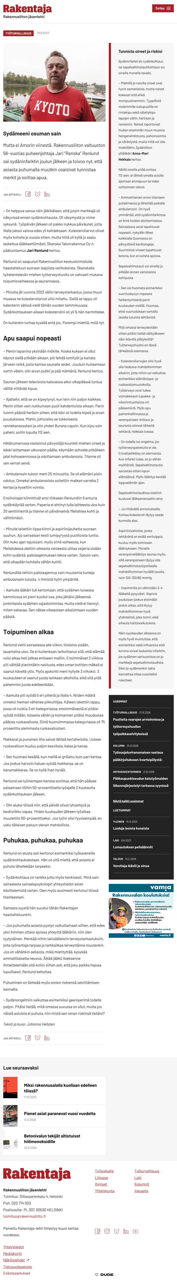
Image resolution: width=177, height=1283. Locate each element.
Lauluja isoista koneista (131, 828)
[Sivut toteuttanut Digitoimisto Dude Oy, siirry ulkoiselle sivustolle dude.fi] (104, 1275)
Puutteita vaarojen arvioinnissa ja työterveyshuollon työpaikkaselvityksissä (138, 726)
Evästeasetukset (16, 1273)
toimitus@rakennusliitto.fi (24, 1216)
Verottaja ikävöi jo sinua (131, 866)
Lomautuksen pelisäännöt (133, 847)
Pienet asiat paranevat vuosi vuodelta (59, 1113)
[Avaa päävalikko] (163, 8)
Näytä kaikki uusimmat (128, 801)
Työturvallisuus (18, 33)
